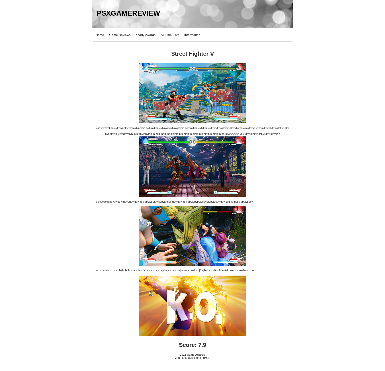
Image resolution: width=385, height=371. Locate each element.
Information (192, 35)
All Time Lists (170, 35)
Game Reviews (120, 35)
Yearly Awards (146, 35)
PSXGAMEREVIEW (128, 13)
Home (100, 35)
